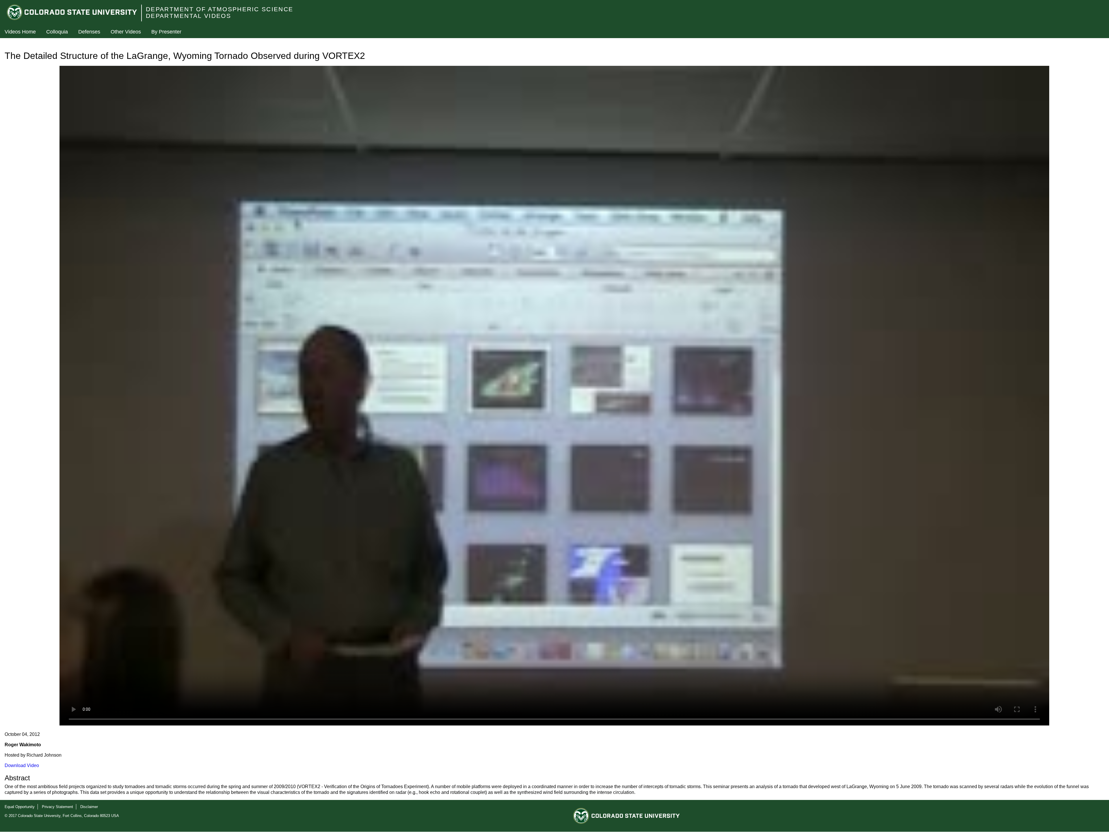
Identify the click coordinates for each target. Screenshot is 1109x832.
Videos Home (20, 32)
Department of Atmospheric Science (219, 9)
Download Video (22, 765)
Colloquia (57, 32)
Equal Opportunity (20, 807)
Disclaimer (89, 807)
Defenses (89, 32)
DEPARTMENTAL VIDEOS (188, 15)
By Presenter (166, 32)
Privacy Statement (57, 807)
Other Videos (126, 32)
